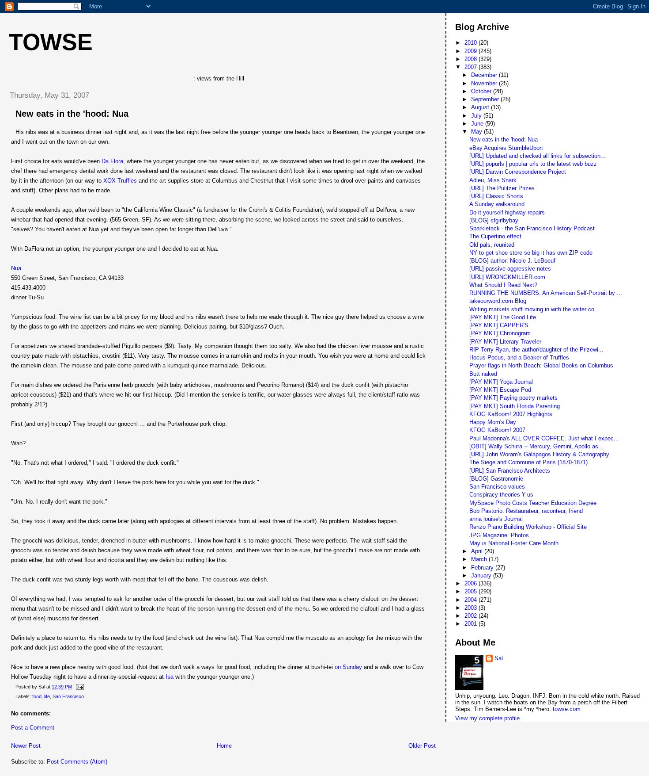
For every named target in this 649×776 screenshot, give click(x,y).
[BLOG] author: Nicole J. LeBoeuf (512, 260)
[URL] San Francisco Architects (509, 470)
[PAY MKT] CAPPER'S (498, 325)
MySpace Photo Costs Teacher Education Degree (532, 503)
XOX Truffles (120, 180)
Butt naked (483, 374)
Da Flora (112, 161)
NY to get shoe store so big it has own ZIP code (530, 252)
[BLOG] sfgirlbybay (493, 220)
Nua (16, 268)
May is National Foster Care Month (513, 543)
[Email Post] (78, 686)
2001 (471, 623)
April (477, 551)
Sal (498, 658)
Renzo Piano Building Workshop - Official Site (528, 527)
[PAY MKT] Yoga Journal (501, 381)
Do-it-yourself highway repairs (507, 212)
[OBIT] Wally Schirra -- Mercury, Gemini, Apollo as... (536, 446)
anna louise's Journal (496, 519)
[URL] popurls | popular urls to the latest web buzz (533, 164)
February (483, 567)
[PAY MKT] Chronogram (500, 333)
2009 (471, 51)
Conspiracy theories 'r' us (501, 494)
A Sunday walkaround (496, 204)
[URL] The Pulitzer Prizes (502, 188)
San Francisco (68, 696)
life (47, 696)
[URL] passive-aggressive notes (510, 268)
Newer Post (26, 745)
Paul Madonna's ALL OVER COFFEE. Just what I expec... (544, 438)
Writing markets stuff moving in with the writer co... (534, 309)
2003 (471, 607)
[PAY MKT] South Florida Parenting (514, 406)
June (478, 123)
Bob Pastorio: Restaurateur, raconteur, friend (526, 511)
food (37, 696)
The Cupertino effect (495, 236)
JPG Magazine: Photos (499, 535)
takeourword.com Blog (497, 301)
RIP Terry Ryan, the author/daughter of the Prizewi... (536, 349)
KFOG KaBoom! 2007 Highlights (510, 414)
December (485, 75)
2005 (471, 591)
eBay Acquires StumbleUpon (506, 148)
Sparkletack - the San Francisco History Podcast (532, 228)
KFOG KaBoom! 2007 (497, 430)
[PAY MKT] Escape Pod (500, 389)
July (477, 115)
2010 (471, 42)
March (480, 559)
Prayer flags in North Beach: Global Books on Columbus (541, 365)
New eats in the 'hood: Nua (71, 114)
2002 (471, 615)
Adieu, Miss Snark (493, 180)
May (477, 131)
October (482, 91)
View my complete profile (487, 718)
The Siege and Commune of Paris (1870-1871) (528, 462)
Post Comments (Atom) (77, 761)
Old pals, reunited (491, 244)
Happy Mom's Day (492, 422)
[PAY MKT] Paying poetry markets (513, 397)
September (486, 99)
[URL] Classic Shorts (496, 196)
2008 (471, 59)
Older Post (422, 745)
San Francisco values (497, 486)
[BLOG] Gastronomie (496, 478)
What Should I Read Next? (503, 285)
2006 (471, 583)
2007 (471, 67)
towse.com (567, 709)
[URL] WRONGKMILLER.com (507, 277)
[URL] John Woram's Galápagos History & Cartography (539, 454)
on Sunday (348, 667)
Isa (170, 676)
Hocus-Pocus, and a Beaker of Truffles (519, 357)
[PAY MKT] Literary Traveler (505, 341)
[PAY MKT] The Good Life (502, 317)
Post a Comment (32, 727)
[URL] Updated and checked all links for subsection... (537, 156)
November (485, 83)
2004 (471, 599)
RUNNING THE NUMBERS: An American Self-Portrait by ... (545, 293)
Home (224, 745)
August (481, 107)
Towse (51, 42)
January (482, 575)
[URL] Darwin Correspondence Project (517, 171)
